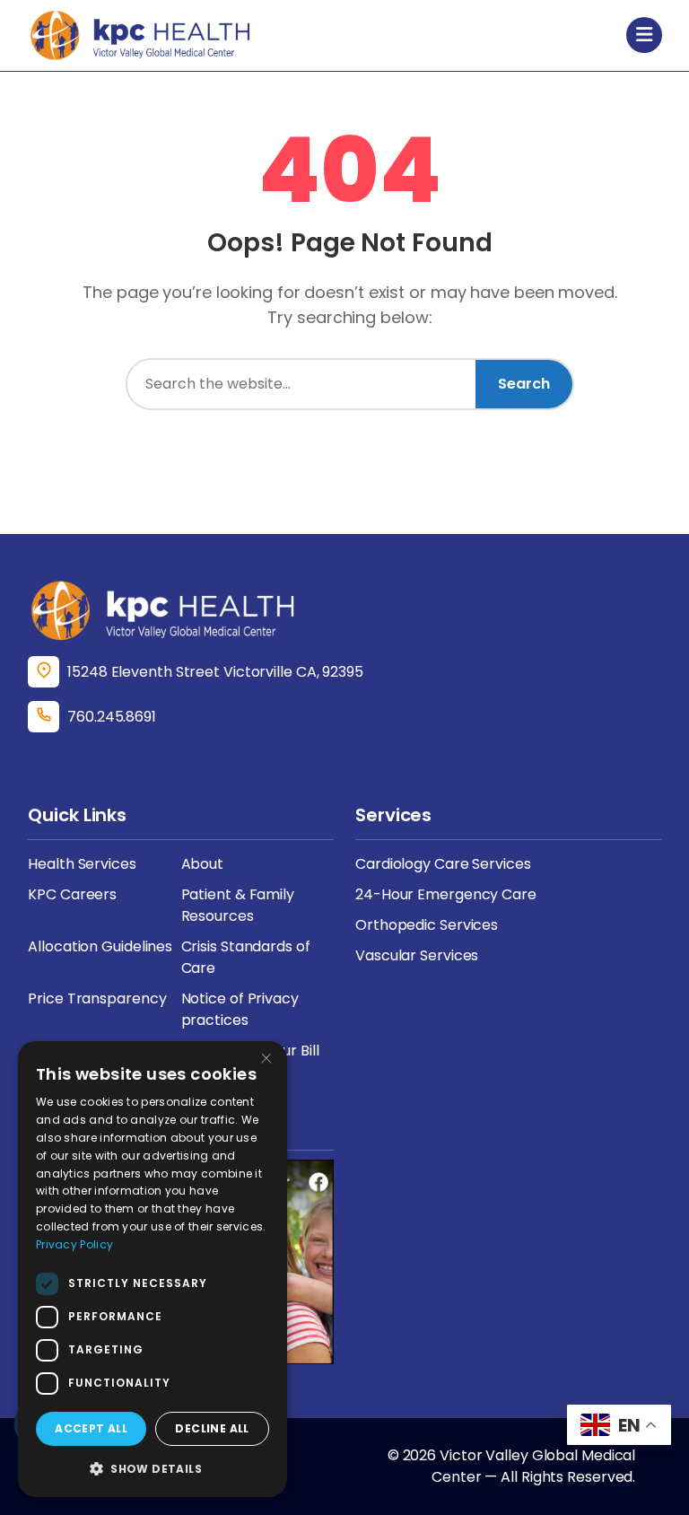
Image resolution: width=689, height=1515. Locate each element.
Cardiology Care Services (443, 864)
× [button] (266, 1060)
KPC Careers (72, 894)
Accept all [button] (91, 1428)
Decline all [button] (212, 1428)
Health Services (82, 864)
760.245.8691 (111, 716)
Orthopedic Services (426, 925)
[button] (152, 1468)
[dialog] (152, 1269)
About (202, 864)
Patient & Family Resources (237, 905)
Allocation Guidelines (100, 946)
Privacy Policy (74, 1244)
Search (524, 383)
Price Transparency (97, 998)
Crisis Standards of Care (245, 957)
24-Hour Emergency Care (445, 894)
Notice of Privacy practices (240, 1009)
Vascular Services (416, 955)
